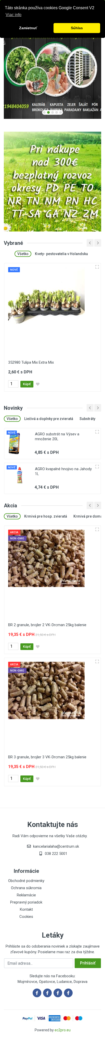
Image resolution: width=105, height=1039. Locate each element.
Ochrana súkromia (26, 888)
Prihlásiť (88, 963)
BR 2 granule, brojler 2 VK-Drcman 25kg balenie (47, 625)
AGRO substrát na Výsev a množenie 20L (57, 436)
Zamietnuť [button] (28, 28)
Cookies (26, 916)
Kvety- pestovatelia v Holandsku (61, 254)
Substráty (87, 419)
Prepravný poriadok (26, 902)
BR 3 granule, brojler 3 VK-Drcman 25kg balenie (47, 757)
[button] (44, 112)
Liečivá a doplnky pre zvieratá (48, 419)
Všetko (23, 254)
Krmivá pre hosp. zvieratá (45, 516)
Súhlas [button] (77, 28)
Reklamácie (26, 895)
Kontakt (26, 909)
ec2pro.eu (63, 1030)
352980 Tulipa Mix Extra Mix (31, 362)
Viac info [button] (13, 15)
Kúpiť (27, 384)
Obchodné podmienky (26, 880)
